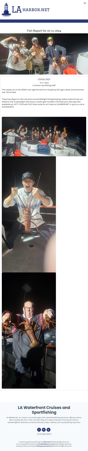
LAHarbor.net (13, 417)
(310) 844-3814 (44, 434)
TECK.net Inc (47, 442)
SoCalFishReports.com (46, 444)
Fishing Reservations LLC (45, 446)
